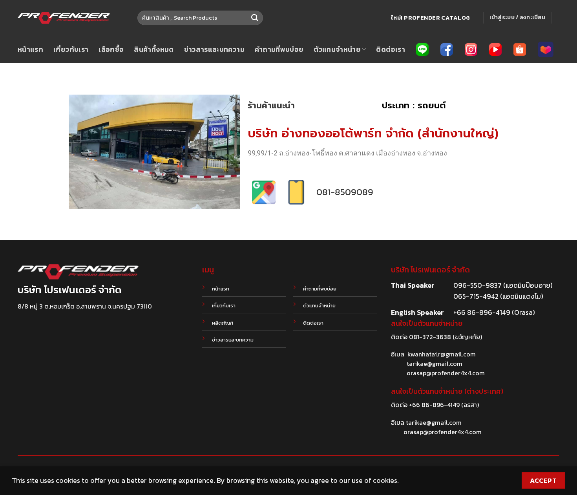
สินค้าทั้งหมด (153, 49)
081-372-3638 (430, 337)
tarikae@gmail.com (434, 363)
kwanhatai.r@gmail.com (441, 354)
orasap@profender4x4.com (446, 373)
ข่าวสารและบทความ (214, 49)
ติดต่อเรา (390, 49)
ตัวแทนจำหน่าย (337, 49)
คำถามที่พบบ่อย (279, 49)
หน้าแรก (30, 49)
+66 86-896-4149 (434, 404)
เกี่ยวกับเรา (70, 49)
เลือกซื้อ (111, 49)
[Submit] (254, 18)
